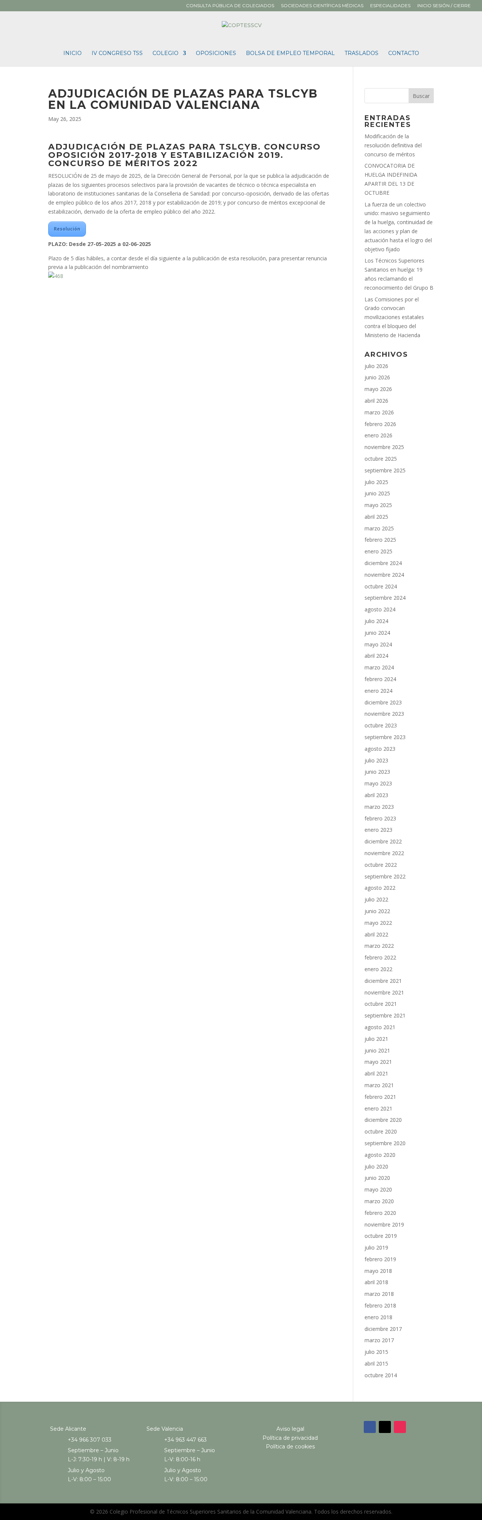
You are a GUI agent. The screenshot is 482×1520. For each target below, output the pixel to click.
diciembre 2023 (383, 702)
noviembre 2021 (384, 992)
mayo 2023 (378, 783)
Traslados (361, 53)
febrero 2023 (380, 818)
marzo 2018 (379, 1293)
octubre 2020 (381, 1131)
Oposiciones (216, 53)
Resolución (67, 229)
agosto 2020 (380, 1154)
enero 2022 (378, 969)
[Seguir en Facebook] (370, 1427)
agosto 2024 (380, 609)
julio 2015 (376, 1351)
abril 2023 (376, 795)
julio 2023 (376, 760)
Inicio (72, 53)
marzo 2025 (379, 528)
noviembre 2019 (384, 1224)
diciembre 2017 (383, 1328)
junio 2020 (377, 1177)
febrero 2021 (380, 1096)
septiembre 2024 (385, 597)
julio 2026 (376, 366)
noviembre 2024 (384, 574)
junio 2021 (377, 1050)
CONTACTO (403, 53)
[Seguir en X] (385, 1427)
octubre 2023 (381, 725)
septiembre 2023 (385, 737)
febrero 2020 (380, 1212)
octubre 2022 (381, 864)
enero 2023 (378, 829)
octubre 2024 (381, 586)
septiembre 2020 (385, 1143)
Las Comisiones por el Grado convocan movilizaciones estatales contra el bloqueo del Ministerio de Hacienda (394, 317)
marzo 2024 (379, 667)
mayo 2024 (378, 644)
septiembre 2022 (385, 876)
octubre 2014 (381, 1375)
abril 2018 (376, 1282)
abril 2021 (376, 1073)
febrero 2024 (380, 679)
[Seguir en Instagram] (400, 1427)
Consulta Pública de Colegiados (230, 5)
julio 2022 (376, 899)
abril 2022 (376, 934)
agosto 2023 (380, 748)
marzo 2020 (379, 1201)
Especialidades (390, 5)
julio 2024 (376, 621)
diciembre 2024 (383, 563)
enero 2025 (378, 551)
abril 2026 (376, 400)
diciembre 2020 (383, 1119)
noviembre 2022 (384, 853)
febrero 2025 (380, 539)
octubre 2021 (381, 1003)
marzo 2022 (379, 945)
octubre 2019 (381, 1235)
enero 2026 (378, 435)
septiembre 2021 (385, 1015)
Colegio (165, 53)
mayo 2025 (378, 505)
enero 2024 (378, 690)
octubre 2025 (381, 458)
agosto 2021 (380, 1027)
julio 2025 (376, 482)
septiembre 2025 (385, 470)
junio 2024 (377, 632)
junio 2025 (377, 493)
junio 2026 (377, 377)
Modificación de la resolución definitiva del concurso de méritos (393, 145)
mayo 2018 (378, 1270)
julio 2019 (376, 1247)
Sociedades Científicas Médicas (322, 5)
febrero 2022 (380, 957)
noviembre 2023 (384, 713)
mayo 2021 (378, 1061)
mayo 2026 (378, 389)
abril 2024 (376, 655)
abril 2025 (376, 516)
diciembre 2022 (383, 841)
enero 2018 (378, 1317)
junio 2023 (377, 771)
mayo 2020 (378, 1189)
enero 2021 (378, 1108)
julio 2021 (376, 1038)
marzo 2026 (379, 412)
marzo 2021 (379, 1085)
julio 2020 (376, 1166)
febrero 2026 (380, 424)
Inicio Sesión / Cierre (444, 5)
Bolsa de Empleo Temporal (290, 53)
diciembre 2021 (383, 980)
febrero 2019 (380, 1259)
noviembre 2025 (384, 447)
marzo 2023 (379, 806)
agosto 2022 (380, 887)
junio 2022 (377, 911)
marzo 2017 (379, 1340)
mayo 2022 (378, 922)
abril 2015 (376, 1363)
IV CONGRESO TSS (117, 53)
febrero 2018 (380, 1305)
